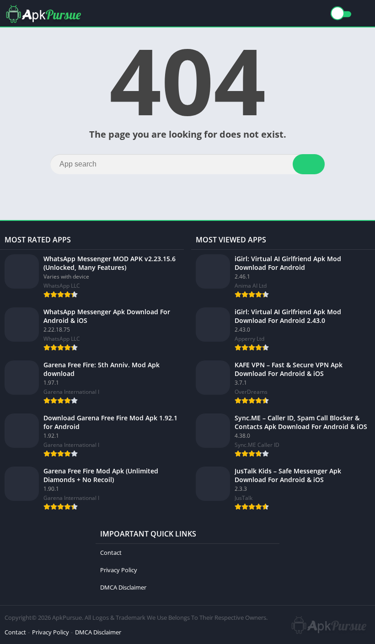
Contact (111, 552)
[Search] (309, 164)
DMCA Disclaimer (123, 587)
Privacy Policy (118, 570)
